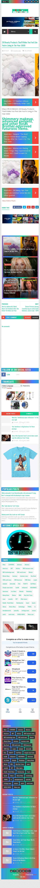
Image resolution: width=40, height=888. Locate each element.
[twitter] (37, 1)
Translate (9, 388)
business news (24, 576)
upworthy (16, 610)
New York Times (28, 595)
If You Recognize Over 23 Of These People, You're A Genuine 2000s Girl (19, 291)
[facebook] (25, 1)
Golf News (33, 584)
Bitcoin (31, 572)
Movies (14, 595)
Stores (4, 607)
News (4, 564)
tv (11, 779)
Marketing (29, 591)
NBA (20, 595)
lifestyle (21, 591)
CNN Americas (18, 580)
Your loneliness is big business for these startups (23, 428)
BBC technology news (8, 572)
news (4, 599)
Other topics (24, 599)
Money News (6, 595)
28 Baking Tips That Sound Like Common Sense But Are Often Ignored (17, 192)
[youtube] (11, 871)
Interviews (5, 591)
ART (12, 568)
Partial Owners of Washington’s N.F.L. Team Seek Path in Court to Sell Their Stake (25, 832)
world (4, 614)
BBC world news (21, 572)
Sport (27, 603)
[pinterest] (31, 1)
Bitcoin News (6, 576)
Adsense (27, 564)
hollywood (24, 587)
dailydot (5, 584)
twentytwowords (7, 610)
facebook (35, 317)
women (34, 610)
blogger (27, 317)
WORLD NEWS (21, 614)
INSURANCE (33, 587)
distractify (12, 584)
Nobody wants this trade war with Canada (13, 514)
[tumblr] (34, 1)
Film (19, 584)
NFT (17, 599)
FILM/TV (25, 584)
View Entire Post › (9, 201)
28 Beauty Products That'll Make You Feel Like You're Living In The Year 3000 (19, 250)
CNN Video (28, 580)
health (17, 587)
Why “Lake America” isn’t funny (10, 506)
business (15, 576)
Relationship (19, 603)
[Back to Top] (29, 871)
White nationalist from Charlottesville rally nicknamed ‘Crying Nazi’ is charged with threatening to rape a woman (19, 494)
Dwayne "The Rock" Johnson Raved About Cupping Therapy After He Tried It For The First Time (17, 138)
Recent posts (10, 414)
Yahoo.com (31, 614)
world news (11, 614)
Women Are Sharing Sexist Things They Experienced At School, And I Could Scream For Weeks (17, 152)
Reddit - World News (8, 603)
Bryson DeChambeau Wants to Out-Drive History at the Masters (24, 859)
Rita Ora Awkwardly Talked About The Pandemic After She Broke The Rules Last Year (19, 271)
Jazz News (13, 591)
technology (22, 607)
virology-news (25, 610)
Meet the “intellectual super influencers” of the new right (25, 418)
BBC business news (28, 568)
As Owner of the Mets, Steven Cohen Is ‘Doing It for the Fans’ (23, 850)
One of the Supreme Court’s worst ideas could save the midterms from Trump (25, 437)
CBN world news (7, 580)
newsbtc (10, 599)
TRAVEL (30, 607)
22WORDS (11, 564)
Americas (5, 568)
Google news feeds (8, 587)
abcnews (19, 564)
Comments (29, 414)
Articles (18, 568)
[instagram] (28, 1)
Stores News (12, 607)
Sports (33, 603)
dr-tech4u (22, 874)
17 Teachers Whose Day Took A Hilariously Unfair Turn (17, 102)
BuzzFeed (28, 51)
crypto (35, 580)
